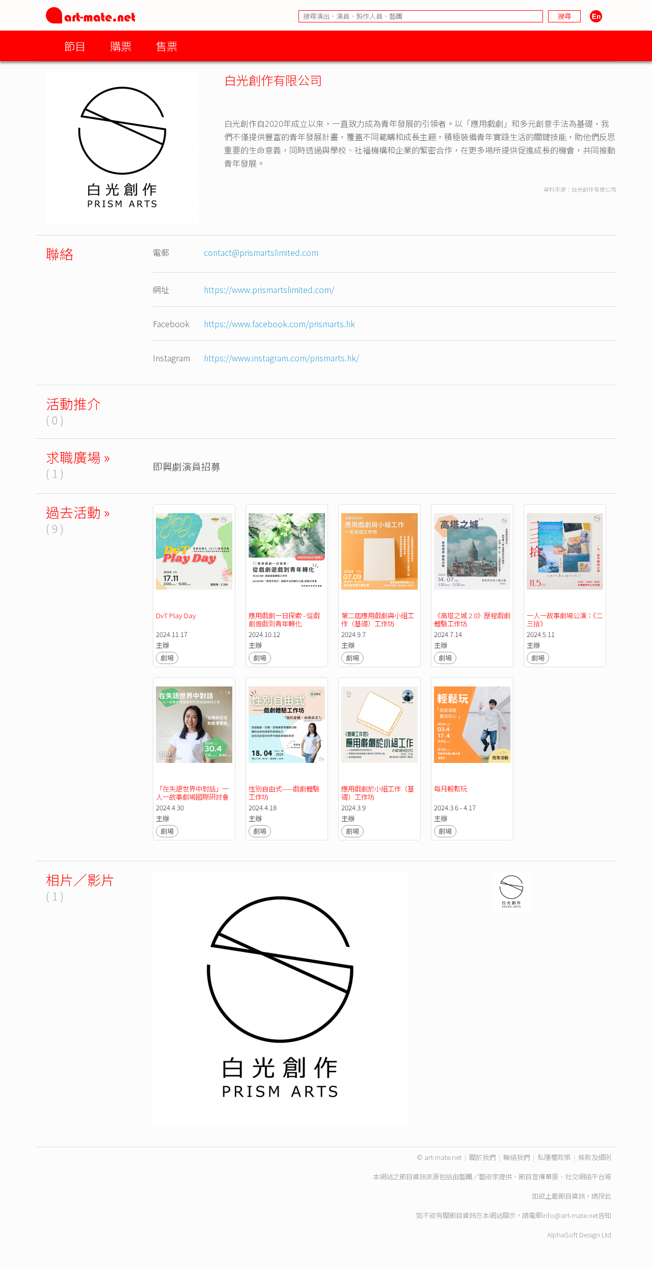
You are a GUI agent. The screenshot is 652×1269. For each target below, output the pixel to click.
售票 (166, 46)
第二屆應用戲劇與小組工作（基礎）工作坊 (377, 619)
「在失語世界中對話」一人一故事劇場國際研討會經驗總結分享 (192, 797)
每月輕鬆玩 (450, 789)
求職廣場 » (78, 457)
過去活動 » (78, 512)
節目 (75, 46)
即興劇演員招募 (187, 466)
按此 (604, 1196)
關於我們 (482, 1157)
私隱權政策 (553, 1157)
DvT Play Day (176, 615)
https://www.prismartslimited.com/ (269, 289)
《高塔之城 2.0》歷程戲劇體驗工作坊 (472, 619)
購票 (120, 46)
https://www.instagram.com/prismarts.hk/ (281, 358)
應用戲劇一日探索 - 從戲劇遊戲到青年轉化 (284, 619)
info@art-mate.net (570, 1215)
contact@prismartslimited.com (261, 252)
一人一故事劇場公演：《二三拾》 (565, 619)
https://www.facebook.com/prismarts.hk (279, 324)
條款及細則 (594, 1157)
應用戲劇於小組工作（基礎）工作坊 (377, 793)
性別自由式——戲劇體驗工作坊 (284, 793)
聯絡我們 (516, 1157)
